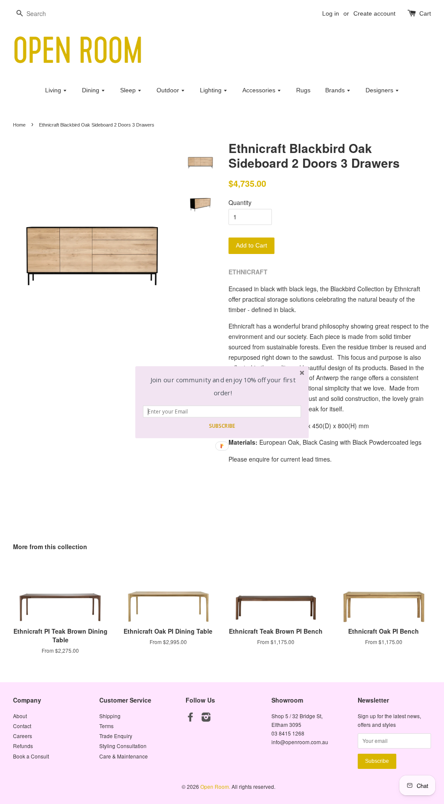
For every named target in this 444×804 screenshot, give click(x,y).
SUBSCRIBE (222, 425)
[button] (223, 386)
